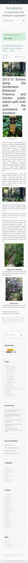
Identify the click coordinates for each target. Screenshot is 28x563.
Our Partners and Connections (11, 394)
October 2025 (8, 494)
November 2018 (8, 511)
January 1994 (8, 526)
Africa (6, 467)
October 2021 (8, 503)
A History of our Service (10, 365)
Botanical (4, 319)
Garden (8, 320)
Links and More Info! (11, 368)
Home (3, 30)
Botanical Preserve (10, 319)
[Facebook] (9, 2)
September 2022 (8, 502)
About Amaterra (8, 384)
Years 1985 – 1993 (10, 372)
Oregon (3, 322)
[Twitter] (12, 2)
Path (7, 322)
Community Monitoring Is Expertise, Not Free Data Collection (13, 410)
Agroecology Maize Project (11, 367)
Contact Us (8, 393)
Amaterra (14, 8)
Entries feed (7, 543)
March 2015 (7, 520)
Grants (13, 317)
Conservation (20, 319)
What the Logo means (9, 396)
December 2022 (8, 500)
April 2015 (7, 518)
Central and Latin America (10, 470)
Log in (6, 541)
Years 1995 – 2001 (10, 373)
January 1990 (8, 527)
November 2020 (8, 506)
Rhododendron (18, 322)
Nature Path (22, 320)
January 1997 (8, 523)
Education (4, 320)
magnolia (18, 320)
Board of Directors (9, 385)
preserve (10, 322)
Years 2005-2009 (9, 376)
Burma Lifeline (10, 378)
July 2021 (7, 505)
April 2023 (7, 499)
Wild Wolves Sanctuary (12, 382)
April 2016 (7, 515)
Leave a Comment (21, 56)
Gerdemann (13, 320)
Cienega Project (10, 379)
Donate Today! (8, 390)
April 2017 (7, 512)
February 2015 (8, 521)
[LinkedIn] (19, 2)
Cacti (16, 319)
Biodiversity (7, 468)
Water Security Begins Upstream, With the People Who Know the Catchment (13, 416)
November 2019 (8, 508)
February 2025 (8, 497)
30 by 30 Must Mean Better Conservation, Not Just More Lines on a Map (14, 430)
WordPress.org (8, 546)
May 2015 (7, 517)
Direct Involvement (9, 471)
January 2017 (8, 514)
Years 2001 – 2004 (10, 375)
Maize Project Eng (11, 370)
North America (18, 317)
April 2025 (7, 496)
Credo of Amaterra (9, 387)
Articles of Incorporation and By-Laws (14, 388)
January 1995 (8, 524)
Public (13, 322)
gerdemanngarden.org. (11, 217)
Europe (6, 474)
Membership (7, 391)
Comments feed (8, 544)
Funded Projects (7, 317)
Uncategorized (8, 480)
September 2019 (8, 509)
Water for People (10, 381)
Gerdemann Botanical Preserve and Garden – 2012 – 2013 (13, 48)
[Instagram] (16, 2)
